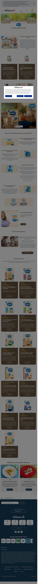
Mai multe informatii (26, 93)
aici (29, 92)
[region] (18, 92)
